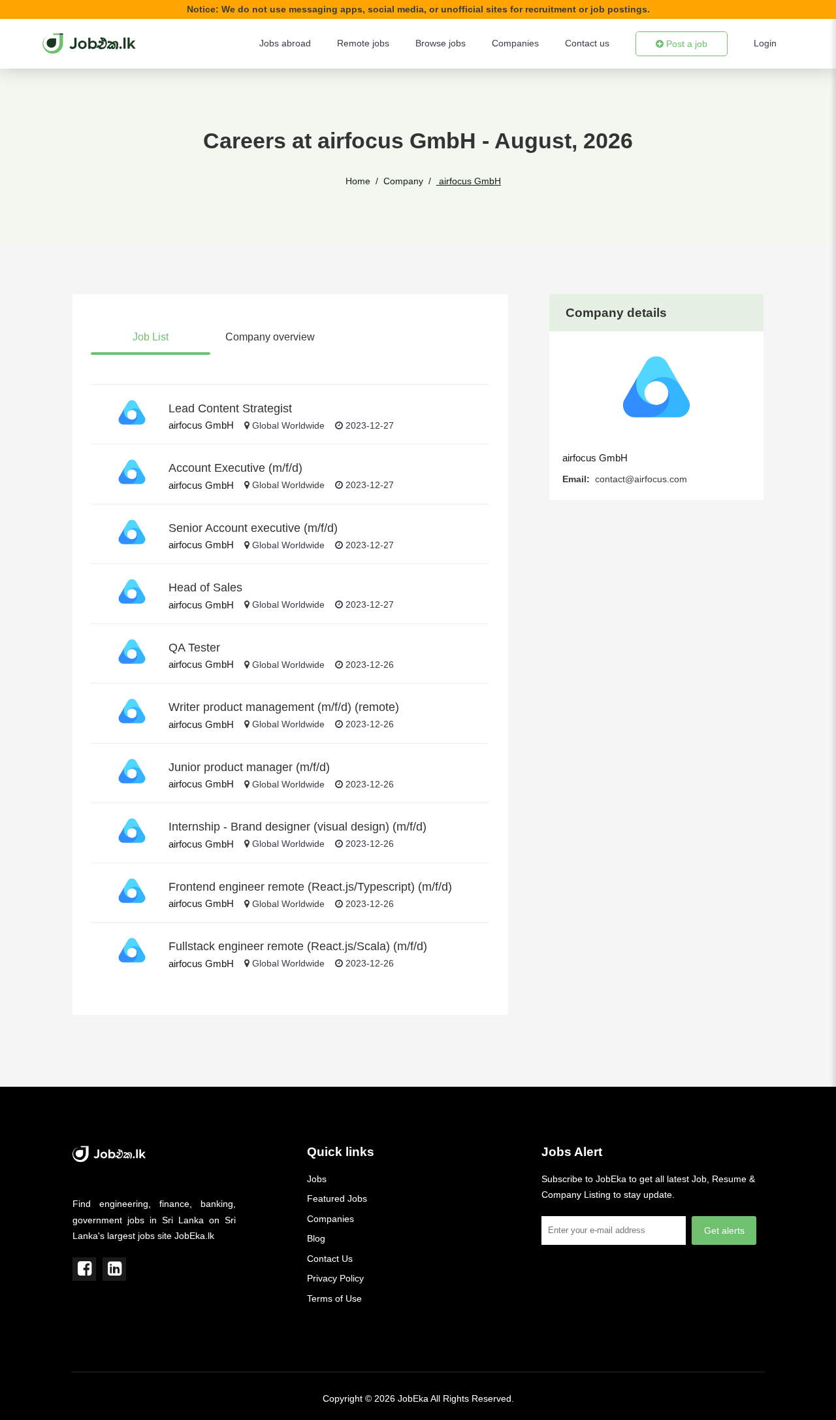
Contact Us (330, 1258)
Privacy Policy (335, 1278)
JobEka (413, 1398)
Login (765, 43)
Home (358, 181)
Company (403, 181)
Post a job (685, 44)
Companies (515, 43)
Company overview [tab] (270, 336)
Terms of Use (334, 1298)
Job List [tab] (151, 336)
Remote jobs (363, 43)
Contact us (587, 43)
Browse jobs (440, 43)
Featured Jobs (337, 1198)
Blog (316, 1238)
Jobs (317, 1179)
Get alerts (724, 1230)
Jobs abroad (285, 43)
